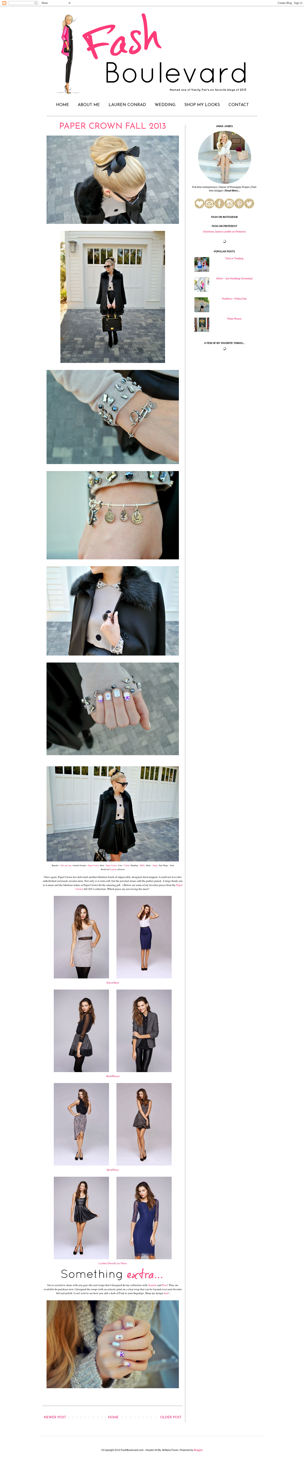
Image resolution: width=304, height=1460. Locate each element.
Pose (164, 1285)
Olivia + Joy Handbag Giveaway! (234, 278)
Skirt (116, 982)
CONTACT (239, 105)
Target (155, 865)
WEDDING (165, 105)
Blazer (116, 1076)
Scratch (113, 869)
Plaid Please (234, 318)
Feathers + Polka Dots (234, 298)
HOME (62, 105)
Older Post (171, 1417)
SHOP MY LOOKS (202, 105)
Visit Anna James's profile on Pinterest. (224, 231)
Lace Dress (121, 1263)
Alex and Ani (65, 865)
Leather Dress (106, 1263)
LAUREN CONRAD (127, 105)
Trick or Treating (234, 258)
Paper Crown (93, 865)
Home (113, 1417)
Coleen (126, 865)
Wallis (142, 865)
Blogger (198, 1450)
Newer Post (55, 1417)
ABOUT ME (89, 105)
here (166, 1293)
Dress (110, 982)
